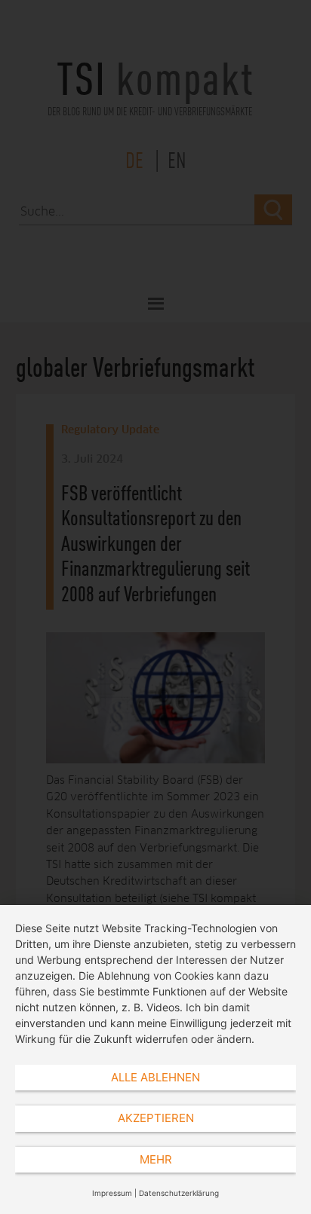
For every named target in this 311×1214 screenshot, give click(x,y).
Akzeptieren (156, 1118)
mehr (156, 1159)
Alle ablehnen (155, 1077)
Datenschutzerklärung (179, 1192)
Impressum (112, 1192)
